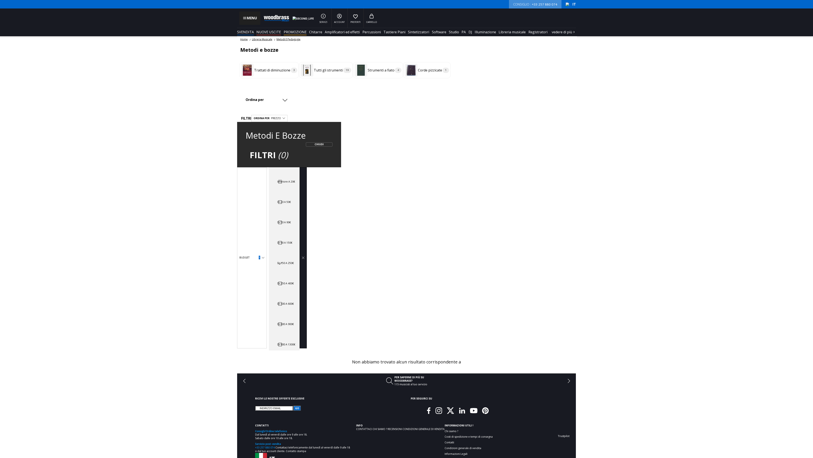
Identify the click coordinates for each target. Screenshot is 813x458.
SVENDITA (245, 32)
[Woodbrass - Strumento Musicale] (274, 18)
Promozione (295, 32)
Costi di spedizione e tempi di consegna (469, 436)
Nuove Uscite (268, 32)
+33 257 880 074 (265, 447)
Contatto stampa (296, 451)
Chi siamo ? (380, 429)
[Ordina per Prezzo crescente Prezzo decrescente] (268, 99)
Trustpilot (564, 436)
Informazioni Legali (456, 454)
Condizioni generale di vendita (423, 429)
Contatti (449, 442)
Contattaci (364, 429)
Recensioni (395, 429)
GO (297, 408)
